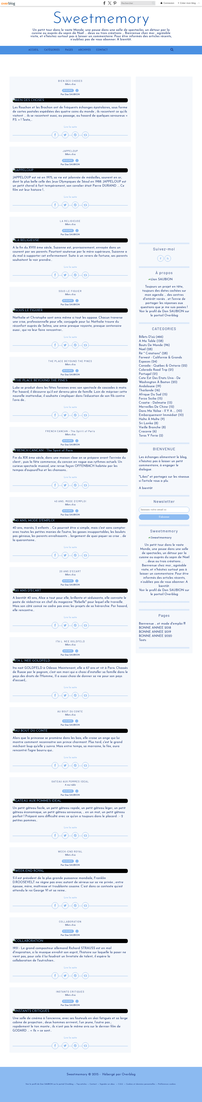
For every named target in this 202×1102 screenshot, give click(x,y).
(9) (152, 419)
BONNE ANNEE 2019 (155, 632)
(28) (146, 349)
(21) (156, 369)
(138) (151, 341)
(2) (151, 435)
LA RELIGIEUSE (70, 221)
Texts (142, 640)
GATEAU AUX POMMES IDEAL (70, 781)
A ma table (70, 785)
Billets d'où (70, 84)
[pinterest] (115, 3)
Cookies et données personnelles (140, 1084)
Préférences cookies (167, 1084)
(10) (160, 411)
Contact (102, 50)
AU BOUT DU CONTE (70, 711)
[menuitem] (33, 50)
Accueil (33, 50)
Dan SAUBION (173, 590)
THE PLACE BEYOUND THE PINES (70, 361)
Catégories (51, 50)
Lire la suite (70, 127)
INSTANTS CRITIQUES (70, 991)
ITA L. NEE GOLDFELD (70, 641)
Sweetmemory (101, 19)
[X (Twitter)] (110, 3)
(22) (163, 365)
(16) (149, 390)
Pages (69, 50)
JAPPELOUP (70, 150)
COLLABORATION (70, 921)
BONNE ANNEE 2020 (155, 636)
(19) (150, 386)
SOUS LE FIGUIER (70, 291)
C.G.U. (120, 1084)
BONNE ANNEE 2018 (155, 627)
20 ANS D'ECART (70, 571)
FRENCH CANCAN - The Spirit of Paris (70, 431)
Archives (84, 50)
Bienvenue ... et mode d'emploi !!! (162, 623)
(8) (148, 423)
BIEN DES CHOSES (70, 80)
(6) (148, 431)
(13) (155, 402)
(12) (156, 407)
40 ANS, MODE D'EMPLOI (70, 501)
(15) (153, 394)
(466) (151, 337)
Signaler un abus (107, 1084)
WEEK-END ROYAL (70, 851)
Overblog (128, 1074)
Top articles (81, 1084)
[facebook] (104, 3)
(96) (154, 345)
